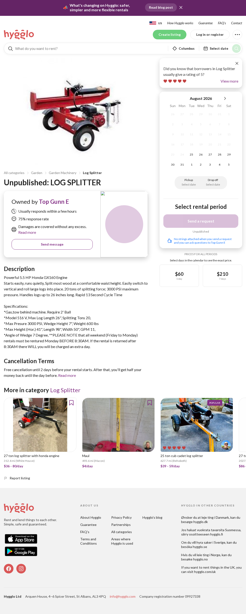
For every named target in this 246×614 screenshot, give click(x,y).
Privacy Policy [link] (121, 517)
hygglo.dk (200, 522)
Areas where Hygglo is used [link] (122, 541)
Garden (36, 173)
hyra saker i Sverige (211, 542)
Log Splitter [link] (65, 389)
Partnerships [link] (121, 525)
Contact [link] (236, 23)
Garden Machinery (62, 173)
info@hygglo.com (122, 596)
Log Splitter (92, 173)
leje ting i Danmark (215, 517)
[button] (181, 7)
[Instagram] (21, 568)
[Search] (236, 48)
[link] (19, 34)
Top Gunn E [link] (54, 201)
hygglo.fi (216, 534)
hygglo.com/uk (205, 572)
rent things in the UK (219, 567)
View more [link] (229, 81)
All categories (14, 173)
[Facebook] (8, 568)
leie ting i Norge (208, 555)
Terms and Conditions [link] (88, 541)
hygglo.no (200, 559)
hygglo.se (200, 547)
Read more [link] (27, 232)
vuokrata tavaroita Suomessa (218, 530)
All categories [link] (121, 532)
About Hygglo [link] (90, 517)
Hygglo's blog (152, 517)
